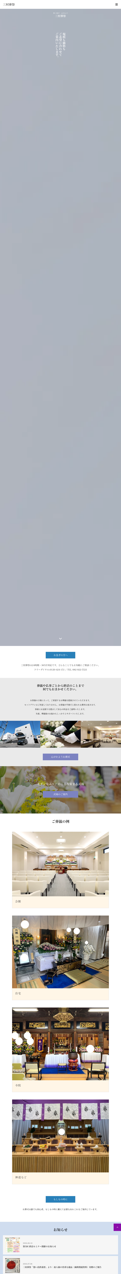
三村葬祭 (9, 4)
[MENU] (116, 4)
